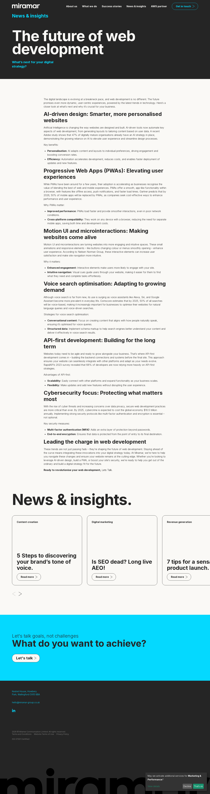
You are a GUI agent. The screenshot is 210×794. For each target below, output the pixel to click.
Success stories (112, 6)
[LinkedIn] (13, 710)
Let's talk (24, 658)
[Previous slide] (14, 593)
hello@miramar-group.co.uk (26, 702)
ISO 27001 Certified (20, 739)
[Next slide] (20, 593)
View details (154, 786)
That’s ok (198, 786)
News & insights (136, 6)
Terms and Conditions (22, 734)
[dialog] (176, 782)
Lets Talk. (107, 470)
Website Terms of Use (44, 734)
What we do (89, 6)
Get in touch (183, 6)
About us (71, 6)
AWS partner (159, 6)
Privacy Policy (62, 734)
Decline (187, 786)
